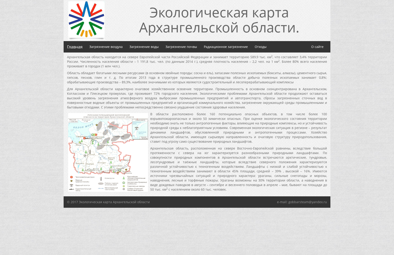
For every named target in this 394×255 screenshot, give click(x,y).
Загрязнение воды (144, 47)
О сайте (317, 47)
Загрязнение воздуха (107, 46)
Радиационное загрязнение (226, 47)
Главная (75, 47)
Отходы (261, 47)
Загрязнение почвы (181, 47)
